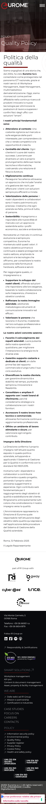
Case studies (14, 709)
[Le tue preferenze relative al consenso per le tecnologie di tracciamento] (41, 799)
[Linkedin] (6, 638)
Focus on (11, 713)
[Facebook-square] (11, 638)
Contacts (11, 721)
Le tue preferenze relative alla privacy (22, 796)
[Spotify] (15, 638)
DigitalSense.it (8, 789)
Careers (10, 717)
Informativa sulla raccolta (15, 801)
